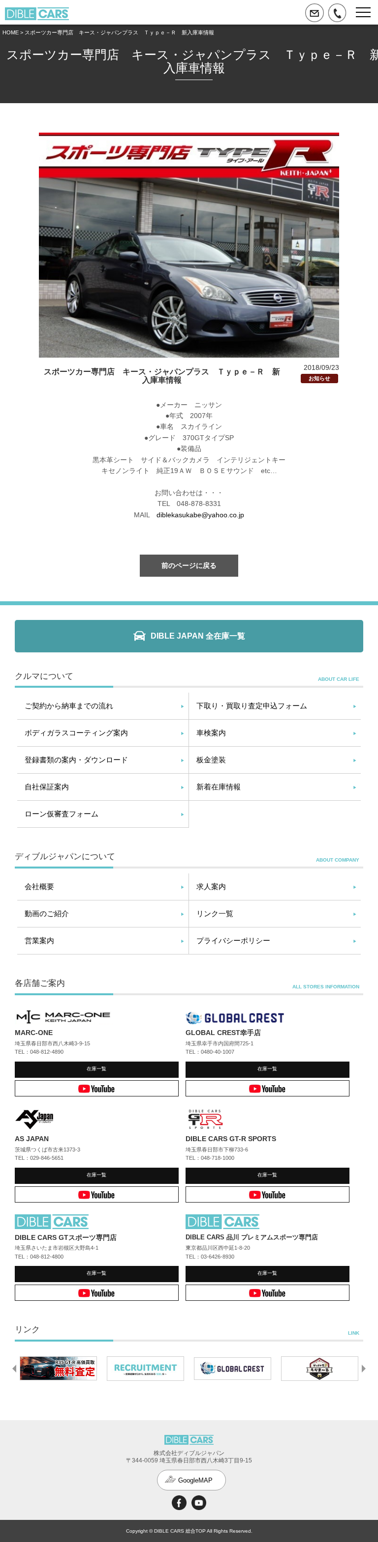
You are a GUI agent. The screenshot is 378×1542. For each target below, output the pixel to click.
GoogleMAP (195, 1480)
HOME (10, 32)
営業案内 (39, 940)
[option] (58, 1368)
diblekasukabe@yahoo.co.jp (200, 515)
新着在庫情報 (218, 787)
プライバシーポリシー (233, 940)
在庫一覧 (96, 1068)
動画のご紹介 (47, 913)
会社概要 (39, 886)
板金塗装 (211, 760)
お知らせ (319, 378)
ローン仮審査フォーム (61, 814)
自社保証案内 (47, 787)
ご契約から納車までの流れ (69, 705)
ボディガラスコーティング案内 (76, 733)
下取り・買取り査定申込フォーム (251, 705)
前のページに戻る (189, 565)
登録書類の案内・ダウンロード (76, 760)
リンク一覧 (214, 913)
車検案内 (211, 733)
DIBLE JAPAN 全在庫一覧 (198, 636)
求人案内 (211, 886)
